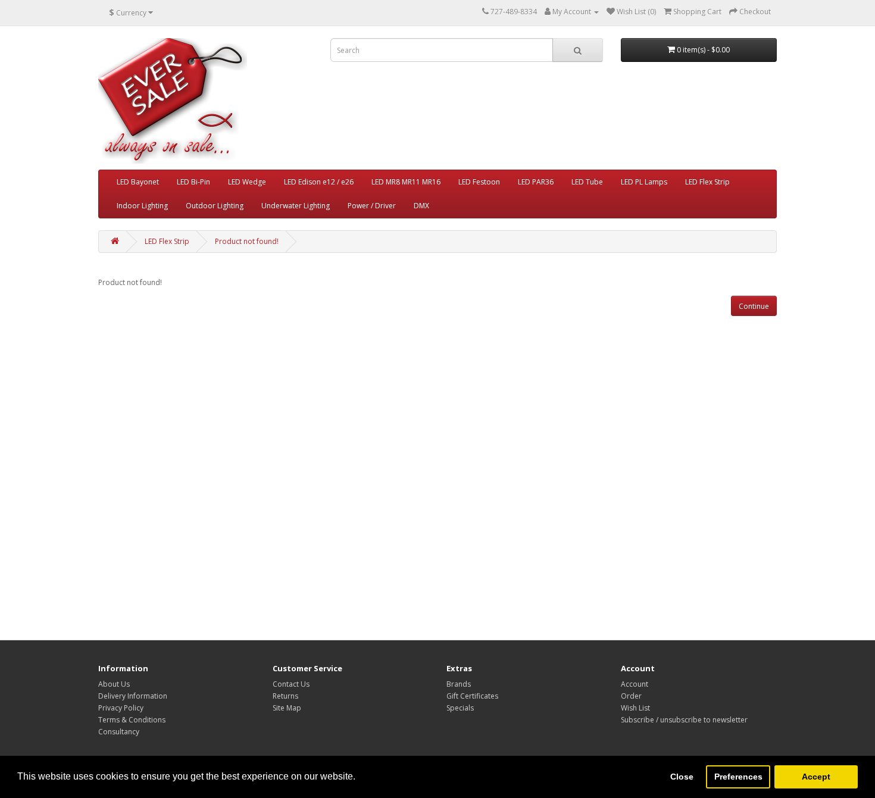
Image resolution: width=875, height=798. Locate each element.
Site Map (287, 708)
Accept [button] (816, 776)
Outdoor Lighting (214, 206)
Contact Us (291, 684)
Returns (285, 696)
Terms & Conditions (131, 720)
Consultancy (118, 732)
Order (631, 696)
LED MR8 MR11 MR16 (405, 182)
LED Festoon (479, 182)
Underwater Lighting (295, 206)
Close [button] (681, 776)
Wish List (635, 708)
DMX (421, 206)
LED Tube (587, 182)
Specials (460, 708)
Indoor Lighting (142, 206)
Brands (458, 684)
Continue (754, 306)
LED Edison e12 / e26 (319, 182)
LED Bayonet (138, 182)
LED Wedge (247, 182)
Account (634, 684)
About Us (114, 684)
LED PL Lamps (644, 182)
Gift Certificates (472, 696)
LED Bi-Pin (193, 182)
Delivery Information (132, 696)
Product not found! (247, 241)
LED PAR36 (536, 182)
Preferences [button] (738, 776)
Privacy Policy (120, 708)
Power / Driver (372, 206)
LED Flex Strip (707, 182)
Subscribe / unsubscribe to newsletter (684, 720)
